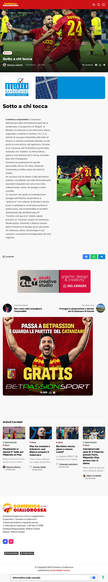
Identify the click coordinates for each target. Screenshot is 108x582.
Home (5, 13)
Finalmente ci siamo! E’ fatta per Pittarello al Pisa (13, 452)
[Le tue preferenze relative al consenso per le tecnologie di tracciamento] (103, 577)
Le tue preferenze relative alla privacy (66, 577)
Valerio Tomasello (93, 475)
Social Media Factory (60, 570)
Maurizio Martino (13, 467)
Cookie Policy (28, 553)
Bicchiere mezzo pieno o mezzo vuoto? (65, 449)
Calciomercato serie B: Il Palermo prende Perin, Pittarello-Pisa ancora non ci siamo (93, 456)
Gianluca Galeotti (15, 65)
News (13, 13)
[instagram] (11, 541)
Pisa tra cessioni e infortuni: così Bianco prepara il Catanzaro (40, 450)
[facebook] (5, 541)
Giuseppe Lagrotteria (68, 464)
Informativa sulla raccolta (26, 577)
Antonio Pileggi (39, 467)
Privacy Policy (12, 553)
